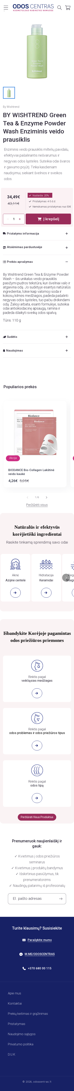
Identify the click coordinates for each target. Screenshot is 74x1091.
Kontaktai (15, 1003)
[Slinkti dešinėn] (46, 497)
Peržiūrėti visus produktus (37, 817)
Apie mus (14, 993)
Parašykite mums (40, 940)
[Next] (66, 578)
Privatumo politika (20, 1044)
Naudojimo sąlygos (22, 1034)
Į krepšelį (51, 219)
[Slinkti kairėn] (27, 497)
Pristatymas (16, 1024)
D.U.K (11, 1054)
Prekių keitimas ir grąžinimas (28, 1014)
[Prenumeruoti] (60, 898)
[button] (6, 7)
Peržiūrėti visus (37, 505)
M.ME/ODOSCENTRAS (40, 954)
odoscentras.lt (42, 1081)
